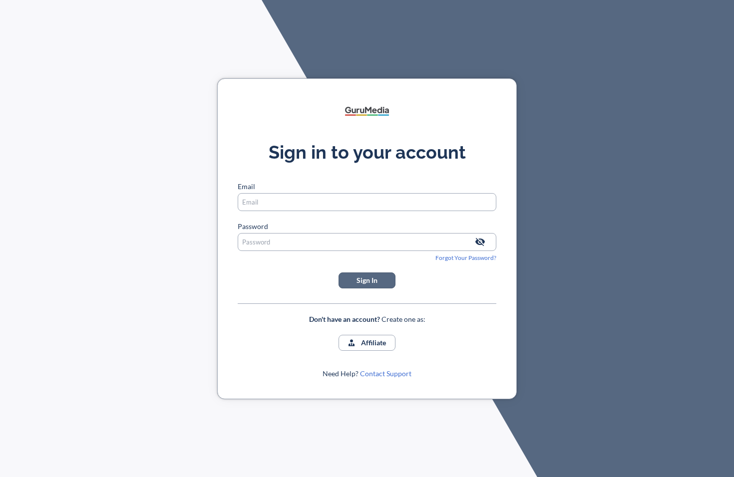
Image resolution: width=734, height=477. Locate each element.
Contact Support (385, 373)
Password (253, 226)
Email (246, 186)
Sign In (367, 280)
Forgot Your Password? (465, 257)
